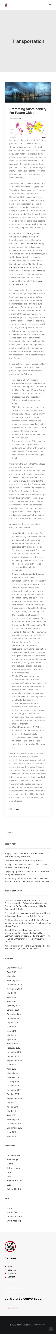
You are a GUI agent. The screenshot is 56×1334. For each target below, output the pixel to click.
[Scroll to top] (51, 1329)
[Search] (28, 832)
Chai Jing (28, 233)
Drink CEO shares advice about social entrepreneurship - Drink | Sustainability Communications (23, 933)
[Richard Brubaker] (6, 5)
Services (12, 1270)
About (10, 1266)
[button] (50, 5)
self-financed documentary (32, 243)
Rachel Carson (16, 267)
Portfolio (12, 1273)
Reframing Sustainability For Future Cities (27, 111)
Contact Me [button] (13, 1308)
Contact (11, 1277)
